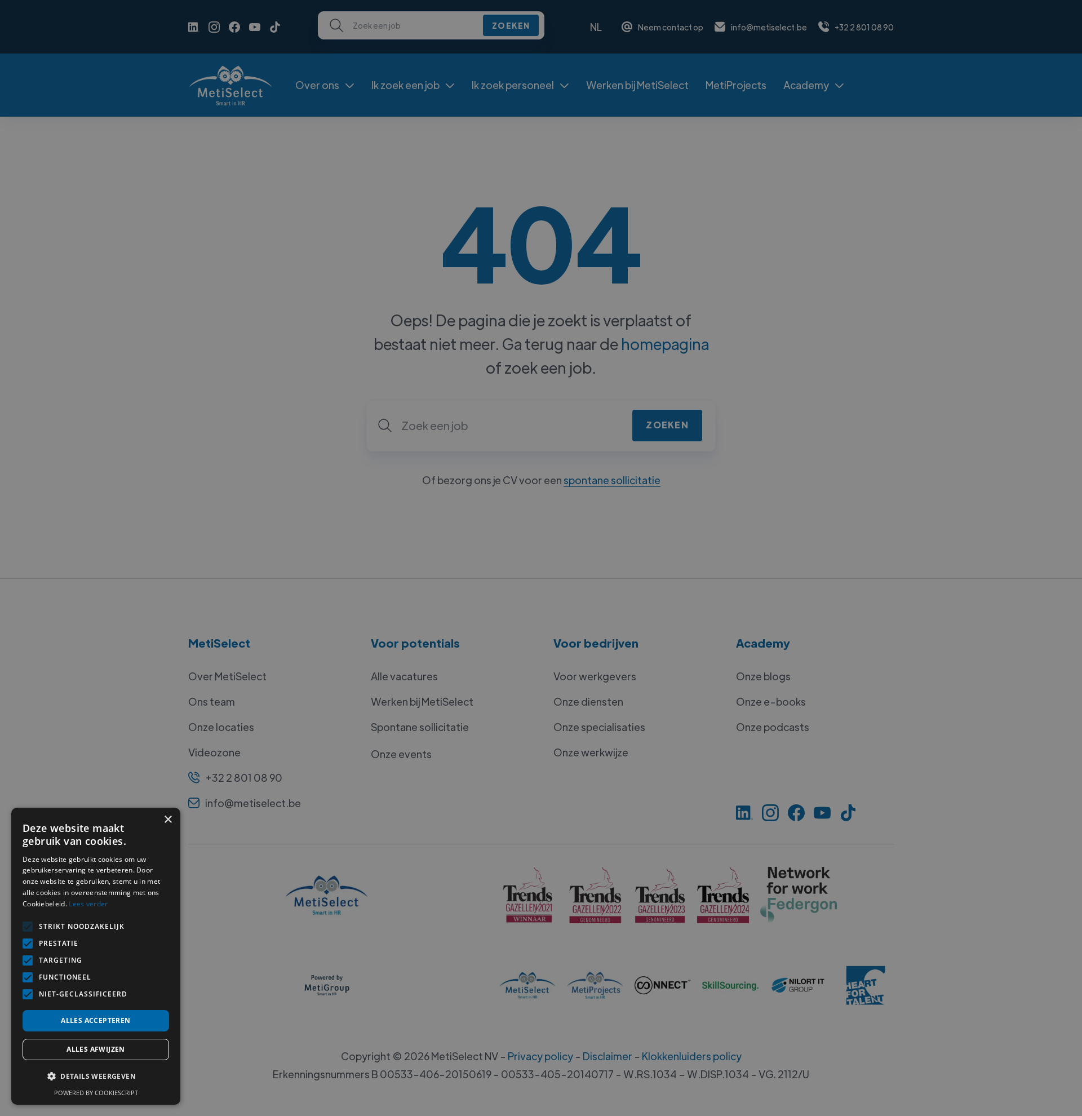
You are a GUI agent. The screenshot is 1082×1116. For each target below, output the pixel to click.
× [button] (167, 820)
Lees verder (88, 904)
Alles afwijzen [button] (95, 1049)
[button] (96, 1077)
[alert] (541, 558)
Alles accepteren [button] (95, 1020)
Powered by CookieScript (96, 1092)
